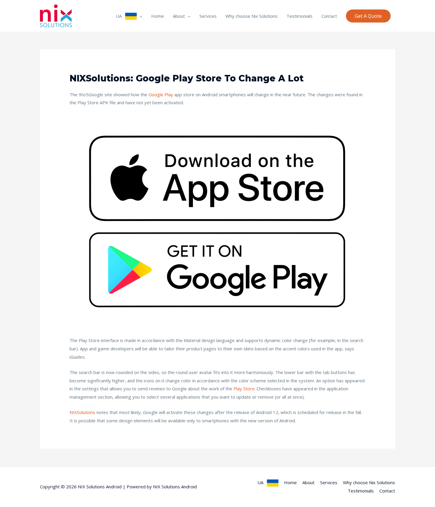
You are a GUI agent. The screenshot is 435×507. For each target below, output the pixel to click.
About (179, 16)
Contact (329, 16)
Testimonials (299, 16)
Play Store (243, 389)
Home (157, 16)
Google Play (161, 94)
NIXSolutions (82, 412)
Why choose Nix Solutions (251, 16)
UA (120, 16)
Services (208, 16)
